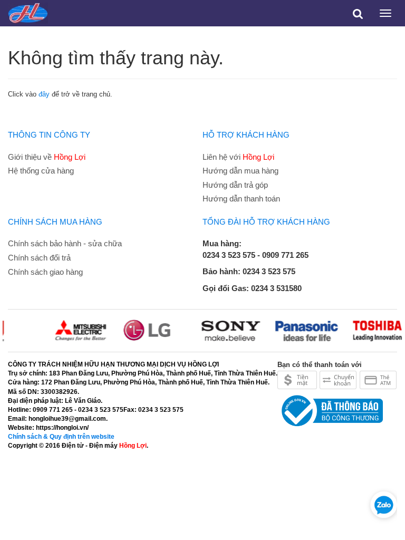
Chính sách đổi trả (39, 257)
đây (44, 94)
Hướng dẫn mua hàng (240, 170)
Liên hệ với (238, 156)
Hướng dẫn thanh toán (241, 198)
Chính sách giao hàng (45, 271)
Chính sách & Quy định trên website (61, 436)
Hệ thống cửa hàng (41, 170)
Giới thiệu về (46, 156)
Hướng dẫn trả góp (235, 184)
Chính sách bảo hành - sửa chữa (65, 243)
